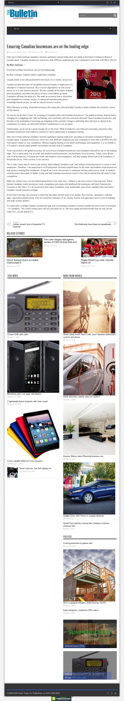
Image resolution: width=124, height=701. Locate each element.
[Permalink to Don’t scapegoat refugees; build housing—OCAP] (89, 601)
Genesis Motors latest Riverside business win (83, 456)
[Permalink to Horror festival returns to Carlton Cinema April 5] (24, 256)
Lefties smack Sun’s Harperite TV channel (29, 224)
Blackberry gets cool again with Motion (24, 394)
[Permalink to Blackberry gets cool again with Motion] (33, 392)
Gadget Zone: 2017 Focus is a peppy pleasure (83, 516)
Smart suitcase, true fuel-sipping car (35, 468)
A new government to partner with (77, 543)
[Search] (115, 15)
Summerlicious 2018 (74, 646)
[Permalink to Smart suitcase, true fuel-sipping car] (12, 477)
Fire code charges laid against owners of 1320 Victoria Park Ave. (60, 240)
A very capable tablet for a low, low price (24, 461)
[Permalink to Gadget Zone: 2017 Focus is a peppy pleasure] (89, 514)
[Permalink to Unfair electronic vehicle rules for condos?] (89, 395)
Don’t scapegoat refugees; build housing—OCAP (84, 603)
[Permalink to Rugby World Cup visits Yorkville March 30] (99, 256)
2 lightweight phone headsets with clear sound (27, 401)
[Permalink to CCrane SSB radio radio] (33, 332)
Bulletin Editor (22, 52)
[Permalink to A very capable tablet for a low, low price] (33, 459)
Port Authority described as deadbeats (93, 223)
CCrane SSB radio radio (17, 334)
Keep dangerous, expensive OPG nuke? (80, 610)
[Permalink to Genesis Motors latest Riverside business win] (89, 454)
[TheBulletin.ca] (23, 17)
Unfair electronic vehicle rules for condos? (81, 397)
